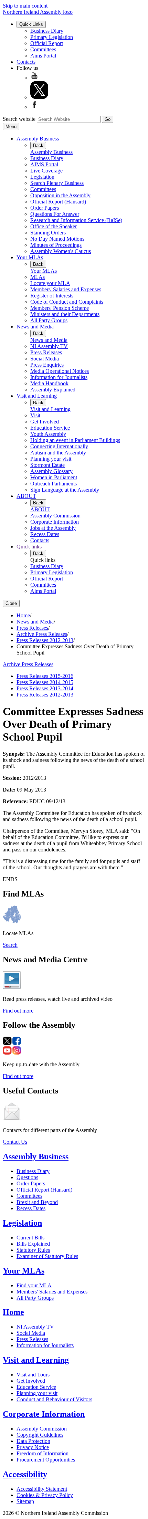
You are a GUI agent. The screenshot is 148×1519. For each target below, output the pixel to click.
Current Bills (30, 1237)
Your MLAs (30, 257)
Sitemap (25, 1501)
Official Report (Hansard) (58, 202)
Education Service (50, 428)
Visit (35, 415)
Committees (43, 49)
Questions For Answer (54, 214)
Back (38, 145)
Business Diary (46, 31)
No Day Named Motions (57, 239)
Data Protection (33, 1441)
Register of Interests (51, 295)
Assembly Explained (52, 389)
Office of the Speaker (53, 226)
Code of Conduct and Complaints (66, 302)
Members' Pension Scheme (59, 308)
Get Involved (44, 422)
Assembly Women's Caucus (60, 251)
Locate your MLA (50, 283)
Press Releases (46, 352)
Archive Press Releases (42, 634)
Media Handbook (49, 383)
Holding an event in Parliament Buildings (75, 440)
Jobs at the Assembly (53, 528)
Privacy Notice (33, 1447)
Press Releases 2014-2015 (45, 682)
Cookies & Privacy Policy (45, 1495)
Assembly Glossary (51, 471)
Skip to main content (25, 6)
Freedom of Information (42, 1453)
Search (10, 945)
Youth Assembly (48, 434)
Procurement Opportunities (46, 1460)
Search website (19, 119)
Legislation (42, 177)
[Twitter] (39, 97)
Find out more (18, 1011)
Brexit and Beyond (37, 1202)
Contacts (26, 62)
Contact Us (15, 1142)
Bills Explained (33, 1244)
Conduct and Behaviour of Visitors (54, 1399)
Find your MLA (34, 1285)
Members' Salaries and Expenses (65, 289)
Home (23, 615)
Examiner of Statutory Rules (47, 1256)
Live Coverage (46, 171)
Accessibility (25, 1474)
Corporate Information (54, 522)
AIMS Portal (44, 164)
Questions (27, 1177)
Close (11, 603)
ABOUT (26, 496)
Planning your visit (50, 459)
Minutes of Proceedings (56, 245)
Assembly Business (38, 139)
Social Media (44, 359)
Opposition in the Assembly (60, 195)
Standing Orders (48, 232)
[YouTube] (34, 78)
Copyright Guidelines (40, 1435)
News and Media (35, 326)
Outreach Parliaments (53, 483)
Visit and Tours (33, 1374)
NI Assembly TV (49, 346)
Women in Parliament (53, 477)
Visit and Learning (37, 396)
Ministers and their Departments (64, 314)
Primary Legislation (51, 37)
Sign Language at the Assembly (64, 490)
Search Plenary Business (57, 183)
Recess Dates (44, 534)
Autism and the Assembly (58, 452)
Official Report (46, 43)
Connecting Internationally (59, 446)
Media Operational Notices (59, 371)
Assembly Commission (55, 515)
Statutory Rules (33, 1250)
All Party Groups (48, 320)
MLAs (37, 277)
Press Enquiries (47, 365)
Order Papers (44, 208)
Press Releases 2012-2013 (45, 640)
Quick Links (31, 24)
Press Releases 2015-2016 (45, 676)
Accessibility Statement (42, 1489)
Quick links (29, 546)
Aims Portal (43, 56)
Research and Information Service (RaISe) (76, 220)
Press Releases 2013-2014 (45, 688)
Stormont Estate (47, 465)
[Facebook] (34, 107)
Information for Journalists (58, 377)
